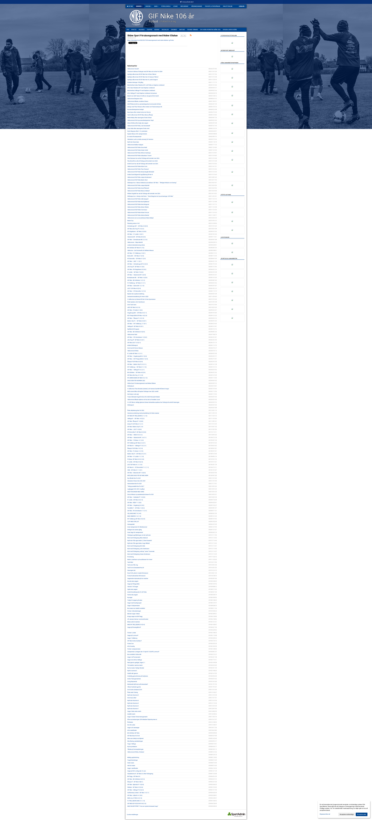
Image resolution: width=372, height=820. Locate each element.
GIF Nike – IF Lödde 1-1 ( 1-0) (135, 456)
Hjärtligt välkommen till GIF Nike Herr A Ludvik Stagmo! (142, 79)
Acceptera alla (361, 814)
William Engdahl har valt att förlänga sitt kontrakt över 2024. (143, 193)
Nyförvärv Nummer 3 (133, 703)
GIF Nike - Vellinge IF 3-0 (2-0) (135, 790)
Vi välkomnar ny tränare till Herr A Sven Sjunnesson (141, 299)
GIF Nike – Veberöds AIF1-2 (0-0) (136, 275)
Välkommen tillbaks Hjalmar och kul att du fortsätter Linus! (143, 399)
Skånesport (130, 405)
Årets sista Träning (132, 692)
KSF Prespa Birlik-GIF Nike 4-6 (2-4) (137, 315)
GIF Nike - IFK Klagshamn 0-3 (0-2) (136, 269)
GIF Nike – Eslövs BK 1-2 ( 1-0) (135, 285)
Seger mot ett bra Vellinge (134, 660)
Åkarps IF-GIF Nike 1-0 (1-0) (135, 448)
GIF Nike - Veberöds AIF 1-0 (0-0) (136, 472)
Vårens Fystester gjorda (134, 687)
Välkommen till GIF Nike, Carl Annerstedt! (138, 125)
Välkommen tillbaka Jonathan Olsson (137, 101)
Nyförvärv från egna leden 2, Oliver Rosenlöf (139, 540)
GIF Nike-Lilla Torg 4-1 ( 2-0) (135, 375)
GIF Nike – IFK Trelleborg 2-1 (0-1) (136, 323)
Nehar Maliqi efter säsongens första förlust (139, 117)
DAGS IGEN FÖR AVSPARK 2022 (136, 380)
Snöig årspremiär (132, 681)
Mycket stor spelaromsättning (135, 294)
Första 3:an (130, 643)
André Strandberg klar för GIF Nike (137, 592)
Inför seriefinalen (132, 730)
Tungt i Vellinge (131, 744)
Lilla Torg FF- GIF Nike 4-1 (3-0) (135, 266)
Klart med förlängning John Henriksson (138, 548)
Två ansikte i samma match (135, 665)
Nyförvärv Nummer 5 (133, 695)
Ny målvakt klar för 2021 (134, 478)
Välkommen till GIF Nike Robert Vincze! (138, 212)
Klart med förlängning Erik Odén (136, 546)
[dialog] (344, 809)
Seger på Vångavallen (133, 584)
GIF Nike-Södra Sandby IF (134, 641)
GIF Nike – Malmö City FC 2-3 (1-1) (136, 364)
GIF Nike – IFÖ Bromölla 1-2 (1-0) (136, 291)
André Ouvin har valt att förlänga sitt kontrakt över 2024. (142, 163)
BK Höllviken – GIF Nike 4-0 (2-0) (136, 372)
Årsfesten (130, 722)
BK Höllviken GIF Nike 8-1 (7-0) (135, 247)
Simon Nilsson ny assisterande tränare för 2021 (140, 494)
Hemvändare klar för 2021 (134, 483)
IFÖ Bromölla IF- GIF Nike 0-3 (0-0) (136, 432)
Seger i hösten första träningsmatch (137, 716)
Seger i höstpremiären (133, 605)
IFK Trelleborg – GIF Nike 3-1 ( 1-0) (136, 367)
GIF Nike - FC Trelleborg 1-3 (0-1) (136, 253)
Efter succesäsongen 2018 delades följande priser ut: (142, 719)
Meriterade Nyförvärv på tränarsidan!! (137, 684)
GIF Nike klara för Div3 (133, 735)
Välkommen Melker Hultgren (135, 144)
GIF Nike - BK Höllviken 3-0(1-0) (136, 779)
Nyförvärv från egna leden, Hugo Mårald (138, 543)
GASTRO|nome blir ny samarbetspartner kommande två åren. (144, 104)
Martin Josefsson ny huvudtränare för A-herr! (139, 559)
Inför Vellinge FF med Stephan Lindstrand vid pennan (142, 93)
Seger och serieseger (133, 727)
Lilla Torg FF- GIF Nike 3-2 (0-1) (135, 340)
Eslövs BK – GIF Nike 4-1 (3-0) (135, 256)
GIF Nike (130, 6)
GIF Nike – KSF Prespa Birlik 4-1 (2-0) (137, 359)
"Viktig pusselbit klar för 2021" (135, 486)
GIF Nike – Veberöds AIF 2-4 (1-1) (136, 437)
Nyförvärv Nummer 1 (133, 708)
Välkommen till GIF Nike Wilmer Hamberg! (139, 153)
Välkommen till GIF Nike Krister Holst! (137, 150)
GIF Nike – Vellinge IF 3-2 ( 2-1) (135, 369)
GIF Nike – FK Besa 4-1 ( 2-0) (135, 440)
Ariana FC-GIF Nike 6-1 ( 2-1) (135, 424)
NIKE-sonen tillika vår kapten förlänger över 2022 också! (142, 391)
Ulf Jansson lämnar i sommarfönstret (137, 619)
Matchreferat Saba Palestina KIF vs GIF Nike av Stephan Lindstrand (145, 85)
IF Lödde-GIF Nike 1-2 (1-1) (134, 353)
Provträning (130, 557)
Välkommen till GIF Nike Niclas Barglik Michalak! (140, 172)
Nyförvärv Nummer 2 (133, 706)
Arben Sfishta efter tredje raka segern (137, 123)
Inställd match (131, 714)
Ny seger (129, 597)
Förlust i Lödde (131, 632)
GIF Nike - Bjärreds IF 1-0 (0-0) (135, 784)
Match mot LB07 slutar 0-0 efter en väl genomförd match (143, 96)
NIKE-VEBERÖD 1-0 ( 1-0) (134, 516)
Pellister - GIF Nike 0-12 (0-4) (135, 787)
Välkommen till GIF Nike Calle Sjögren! (138, 199)
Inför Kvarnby (131, 646)
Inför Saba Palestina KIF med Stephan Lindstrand (141, 87)
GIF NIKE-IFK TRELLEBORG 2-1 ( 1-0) (137, 416)
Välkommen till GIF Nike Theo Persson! (138, 169)
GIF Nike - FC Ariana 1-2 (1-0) (135, 451)
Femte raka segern (132, 594)
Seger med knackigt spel (134, 603)
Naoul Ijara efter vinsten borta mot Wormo (139, 112)
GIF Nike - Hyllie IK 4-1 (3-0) (134, 795)
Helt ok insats (131, 765)
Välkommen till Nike (132, 350)
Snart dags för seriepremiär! (135, 532)
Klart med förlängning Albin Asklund (137, 538)
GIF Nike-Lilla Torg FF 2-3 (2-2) (135, 228)
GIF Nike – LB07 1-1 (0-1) (134, 261)
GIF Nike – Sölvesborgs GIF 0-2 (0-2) (137, 264)
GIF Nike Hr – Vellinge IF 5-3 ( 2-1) (136, 445)
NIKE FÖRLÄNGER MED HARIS (135, 491)
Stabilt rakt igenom (132, 673)
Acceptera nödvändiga (347, 814)
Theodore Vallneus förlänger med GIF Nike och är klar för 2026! (144, 71)
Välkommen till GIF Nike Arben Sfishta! (138, 207)
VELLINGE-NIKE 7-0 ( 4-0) (134, 513)
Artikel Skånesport (132, 345)
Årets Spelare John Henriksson (136, 302)
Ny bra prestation (132, 746)
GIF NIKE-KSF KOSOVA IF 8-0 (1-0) (136, 803)
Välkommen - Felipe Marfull (135, 242)
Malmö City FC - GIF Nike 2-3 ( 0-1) (136, 453)
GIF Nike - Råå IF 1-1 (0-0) (134, 502)
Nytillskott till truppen (133, 329)
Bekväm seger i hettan (133, 613)
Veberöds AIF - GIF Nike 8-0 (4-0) (136, 237)
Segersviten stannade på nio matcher (137, 578)
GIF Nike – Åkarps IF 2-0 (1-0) (135, 318)
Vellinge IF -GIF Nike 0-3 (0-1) (135, 326)
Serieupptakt (131, 524)
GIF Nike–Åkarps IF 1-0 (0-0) (135, 421)
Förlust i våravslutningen (134, 611)
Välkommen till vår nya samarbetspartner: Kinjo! (140, 120)
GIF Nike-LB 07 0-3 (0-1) (134, 342)
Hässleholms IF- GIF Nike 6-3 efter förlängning (140, 773)
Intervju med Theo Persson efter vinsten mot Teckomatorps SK (144, 106)
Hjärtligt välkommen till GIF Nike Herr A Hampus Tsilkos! (142, 77)
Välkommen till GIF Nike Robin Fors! (137, 166)
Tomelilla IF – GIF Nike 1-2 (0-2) (136, 508)
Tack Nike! (130, 562)
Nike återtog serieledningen (135, 741)
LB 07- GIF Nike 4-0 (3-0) (134, 288)
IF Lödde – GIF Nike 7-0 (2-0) (135, 272)
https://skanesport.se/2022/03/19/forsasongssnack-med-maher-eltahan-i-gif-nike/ (150, 40)
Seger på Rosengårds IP (134, 627)
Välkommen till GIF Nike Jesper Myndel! (138, 185)
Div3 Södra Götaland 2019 (134, 689)
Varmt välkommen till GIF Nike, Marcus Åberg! (140, 115)
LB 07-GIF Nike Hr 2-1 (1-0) (134, 464)
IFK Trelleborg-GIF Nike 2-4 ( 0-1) (136, 443)
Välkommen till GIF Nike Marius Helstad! (138, 191)
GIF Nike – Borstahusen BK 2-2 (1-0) (137, 239)
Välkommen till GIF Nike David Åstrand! (138, 188)
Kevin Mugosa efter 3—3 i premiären (137, 131)
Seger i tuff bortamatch (133, 657)
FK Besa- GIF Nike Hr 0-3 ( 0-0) (135, 459)
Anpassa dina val (325, 814)
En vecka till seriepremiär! (134, 136)
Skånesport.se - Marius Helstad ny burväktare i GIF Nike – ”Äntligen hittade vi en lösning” (152, 182)
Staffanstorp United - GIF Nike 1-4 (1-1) (138, 792)
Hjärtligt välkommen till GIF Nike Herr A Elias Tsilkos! (141, 74)
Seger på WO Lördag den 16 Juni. (136, 771)
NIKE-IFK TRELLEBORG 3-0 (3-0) (136, 624)
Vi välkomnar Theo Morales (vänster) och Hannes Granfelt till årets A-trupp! (148, 388)
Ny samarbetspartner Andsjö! (135, 109)
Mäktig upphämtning (133, 757)
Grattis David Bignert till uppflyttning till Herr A (140, 174)
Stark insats (130, 763)
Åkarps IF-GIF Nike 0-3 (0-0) (135, 361)
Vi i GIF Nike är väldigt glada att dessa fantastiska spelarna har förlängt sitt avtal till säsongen (153, 402)
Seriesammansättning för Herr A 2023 (137, 296)
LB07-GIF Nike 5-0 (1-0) (133, 307)
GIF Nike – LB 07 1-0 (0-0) (134, 429)
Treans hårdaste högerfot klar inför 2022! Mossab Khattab (143, 397)
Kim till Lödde (131, 725)
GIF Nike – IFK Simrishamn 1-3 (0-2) (137, 337)
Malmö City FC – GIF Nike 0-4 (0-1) (136, 321)
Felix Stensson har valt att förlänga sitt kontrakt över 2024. (143, 158)
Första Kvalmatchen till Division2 (136, 575)
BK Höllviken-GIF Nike (133, 733)
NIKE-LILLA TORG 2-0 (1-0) (134, 798)
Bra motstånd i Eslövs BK (134, 654)
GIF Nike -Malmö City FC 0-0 (135, 426)
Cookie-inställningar (132, 814)
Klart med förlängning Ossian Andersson (138, 554)
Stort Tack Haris (131, 304)
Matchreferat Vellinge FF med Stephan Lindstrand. (141, 90)
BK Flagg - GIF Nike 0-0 (133, 776)
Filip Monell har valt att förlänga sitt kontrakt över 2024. (142, 161)
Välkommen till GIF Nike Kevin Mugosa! (138, 204)
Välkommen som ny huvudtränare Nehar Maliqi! (140, 218)
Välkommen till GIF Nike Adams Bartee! (138, 215)
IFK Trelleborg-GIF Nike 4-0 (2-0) (136, 519)
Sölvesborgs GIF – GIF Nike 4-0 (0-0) (137, 226)
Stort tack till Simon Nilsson (135, 348)
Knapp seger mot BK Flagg (134, 616)
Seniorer (138, 6)
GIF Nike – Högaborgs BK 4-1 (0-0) (137, 356)
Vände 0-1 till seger (132, 586)
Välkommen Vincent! (133, 69)
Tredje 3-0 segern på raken (134, 600)
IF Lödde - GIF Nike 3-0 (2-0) (135, 462)
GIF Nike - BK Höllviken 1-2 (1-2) (136, 280)
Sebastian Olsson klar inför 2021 (136, 481)
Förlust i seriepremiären (133, 649)
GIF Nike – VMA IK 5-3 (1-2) (135, 435)
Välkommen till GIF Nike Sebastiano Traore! (139, 155)
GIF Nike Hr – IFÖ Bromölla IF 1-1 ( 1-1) (138, 467)
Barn (155, 6)
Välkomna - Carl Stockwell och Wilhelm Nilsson (140, 250)
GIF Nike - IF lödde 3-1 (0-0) (135, 310)
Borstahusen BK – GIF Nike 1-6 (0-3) (137, 277)
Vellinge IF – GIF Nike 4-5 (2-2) (136, 418)
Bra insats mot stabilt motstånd (136, 608)
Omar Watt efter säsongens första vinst (138, 128)
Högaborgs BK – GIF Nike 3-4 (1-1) (137, 313)
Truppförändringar (132, 760)
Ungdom (147, 6)
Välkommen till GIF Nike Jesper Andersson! (139, 177)
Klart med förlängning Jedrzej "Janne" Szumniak (140, 551)
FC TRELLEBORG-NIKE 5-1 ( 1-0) (136, 801)
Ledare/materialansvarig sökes (136, 245)
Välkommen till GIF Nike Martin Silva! (137, 180)
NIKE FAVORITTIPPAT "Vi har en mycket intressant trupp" (142, 806)
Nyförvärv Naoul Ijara (133, 142)
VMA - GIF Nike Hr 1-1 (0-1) (134, 470)
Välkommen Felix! (132, 334)
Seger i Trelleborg (132, 638)
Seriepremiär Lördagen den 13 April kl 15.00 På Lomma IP (143, 651)
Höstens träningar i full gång (135, 82)
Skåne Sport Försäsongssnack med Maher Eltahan (152, 35)
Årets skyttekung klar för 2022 (135, 410)
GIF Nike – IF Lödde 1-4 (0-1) (135, 234)
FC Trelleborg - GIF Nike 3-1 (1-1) (136, 283)
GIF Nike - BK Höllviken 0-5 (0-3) (136, 331)
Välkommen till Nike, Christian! (135, 752)
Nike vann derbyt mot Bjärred (135, 738)
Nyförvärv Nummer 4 (133, 700)
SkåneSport (130, 386)
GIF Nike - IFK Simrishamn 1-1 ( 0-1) (137, 510)
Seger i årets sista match (134, 711)
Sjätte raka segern (132, 589)
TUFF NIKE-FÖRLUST (133, 521)
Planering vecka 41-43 (133, 223)
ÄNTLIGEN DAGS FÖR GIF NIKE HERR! (137, 475)
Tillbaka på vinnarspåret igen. (135, 749)
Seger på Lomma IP (132, 635)
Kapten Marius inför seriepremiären (137, 134)
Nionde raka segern (132, 581)
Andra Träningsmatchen (134, 679)
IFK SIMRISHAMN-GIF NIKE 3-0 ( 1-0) (137, 378)
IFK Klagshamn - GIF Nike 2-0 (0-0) (136, 231)
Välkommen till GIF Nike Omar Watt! (137, 147)
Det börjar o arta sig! (133, 394)
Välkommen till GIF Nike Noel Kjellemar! (138, 201)
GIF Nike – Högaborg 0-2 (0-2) (135, 505)
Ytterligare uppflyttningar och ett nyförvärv (139, 535)
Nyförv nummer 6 (132, 670)
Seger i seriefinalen (132, 768)
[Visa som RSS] (191, 35)
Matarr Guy (130, 220)
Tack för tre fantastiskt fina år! (135, 567)
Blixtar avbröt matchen (133, 622)
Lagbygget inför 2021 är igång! (136, 489)
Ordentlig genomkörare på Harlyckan (137, 676)
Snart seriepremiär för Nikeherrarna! (137, 527)
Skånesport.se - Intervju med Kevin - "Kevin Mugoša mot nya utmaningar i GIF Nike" (150, 196)
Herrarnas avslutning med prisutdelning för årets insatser (143, 413)
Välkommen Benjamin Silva (134, 98)
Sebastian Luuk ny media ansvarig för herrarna (140, 139)
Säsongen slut (131, 570)
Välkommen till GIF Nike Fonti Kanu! (137, 209)
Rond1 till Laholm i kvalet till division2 (137, 573)
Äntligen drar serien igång (134, 529)
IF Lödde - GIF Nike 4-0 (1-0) (135, 500)
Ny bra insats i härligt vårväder (135, 668)
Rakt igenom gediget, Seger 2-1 (136, 662)
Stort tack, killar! (131, 697)
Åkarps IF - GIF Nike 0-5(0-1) (135, 782)
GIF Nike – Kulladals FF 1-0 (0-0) (136, 497)
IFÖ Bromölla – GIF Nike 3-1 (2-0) (136, 258)
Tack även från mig (132, 565)
